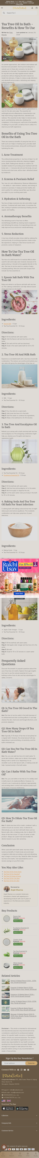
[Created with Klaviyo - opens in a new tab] (19, 598)
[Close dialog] (37, 560)
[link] (19, 578)
